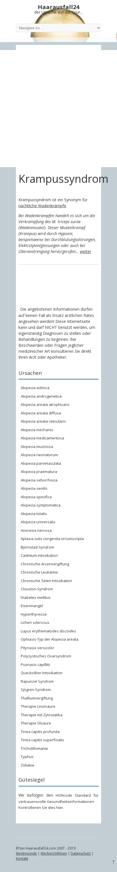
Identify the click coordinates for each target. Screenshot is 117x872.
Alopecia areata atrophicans (45, 404)
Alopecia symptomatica (40, 505)
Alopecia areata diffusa (41, 413)
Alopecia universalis (38, 521)
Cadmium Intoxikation (39, 555)
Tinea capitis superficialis (42, 739)
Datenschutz (81, 853)
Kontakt (22, 858)
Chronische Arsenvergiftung (45, 563)
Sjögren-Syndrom (36, 689)
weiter (85, 251)
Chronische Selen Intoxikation (46, 580)
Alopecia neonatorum (39, 454)
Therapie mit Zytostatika (41, 714)
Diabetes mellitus (36, 597)
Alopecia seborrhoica (39, 480)
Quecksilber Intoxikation (41, 672)
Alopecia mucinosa (37, 446)
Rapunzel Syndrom (37, 681)
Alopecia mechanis (37, 429)
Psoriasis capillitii (35, 664)
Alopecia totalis (34, 513)
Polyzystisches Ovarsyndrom (46, 656)
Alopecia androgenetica (41, 396)
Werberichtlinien (54, 853)
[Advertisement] (58, 108)
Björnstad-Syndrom (37, 547)
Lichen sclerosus (35, 622)
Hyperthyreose (34, 614)
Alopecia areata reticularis (43, 421)
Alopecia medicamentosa (42, 438)
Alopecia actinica (35, 387)
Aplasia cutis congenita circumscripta (52, 538)
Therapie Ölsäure (36, 723)
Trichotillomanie (34, 748)
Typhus (27, 756)
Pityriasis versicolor (37, 647)
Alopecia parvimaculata (41, 463)
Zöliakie (27, 765)
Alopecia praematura (39, 471)
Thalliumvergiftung (37, 698)
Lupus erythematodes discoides (48, 631)
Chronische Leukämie (39, 572)
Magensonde (26, 853)
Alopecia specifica (36, 496)
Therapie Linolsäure (38, 706)
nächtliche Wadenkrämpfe (42, 205)
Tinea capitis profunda (40, 731)
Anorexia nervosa (36, 530)
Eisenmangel (32, 605)
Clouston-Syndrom (37, 588)
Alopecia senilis (34, 488)
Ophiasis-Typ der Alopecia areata (49, 639)
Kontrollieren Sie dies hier (40, 807)
